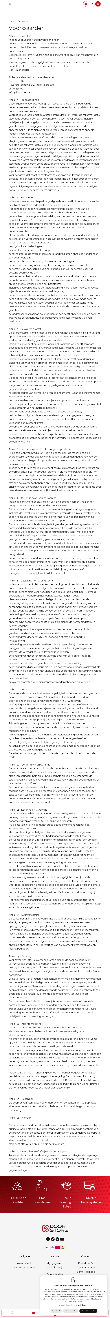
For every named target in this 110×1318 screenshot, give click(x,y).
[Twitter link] (53, 1239)
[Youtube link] (62, 1239)
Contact (85, 1256)
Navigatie (24, 1256)
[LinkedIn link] (58, 1239)
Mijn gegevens (55, 1263)
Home (11, 21)
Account (55, 1256)
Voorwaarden (55, 1274)
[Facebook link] (48, 1239)
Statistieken (81, 1305)
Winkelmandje (55, 1267)
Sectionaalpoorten (24, 1267)
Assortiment (24, 1263)
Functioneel (66, 1305)
